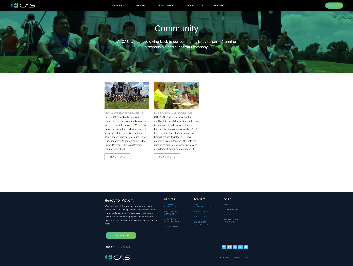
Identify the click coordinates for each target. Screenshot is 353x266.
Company (140, 5)
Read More (117, 156)
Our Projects (195, 5)
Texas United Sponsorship (124, 112)
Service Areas (166, 5)
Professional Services (172, 213)
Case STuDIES (231, 209)
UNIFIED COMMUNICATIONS (203, 205)
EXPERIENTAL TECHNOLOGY (201, 223)
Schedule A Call (121, 235)
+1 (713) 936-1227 (122, 246)
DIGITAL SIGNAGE (202, 217)
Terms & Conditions (241, 257)
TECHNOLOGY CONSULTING (171, 205)
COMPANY (229, 204)
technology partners (231, 221)
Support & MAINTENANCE (171, 220)
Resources (220, 5)
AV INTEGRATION (202, 212)
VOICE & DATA (171, 227)
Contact (334, 5)
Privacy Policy (225, 257)
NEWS (227, 214)
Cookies (214, 257)
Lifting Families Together (173, 112)
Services (117, 5)
